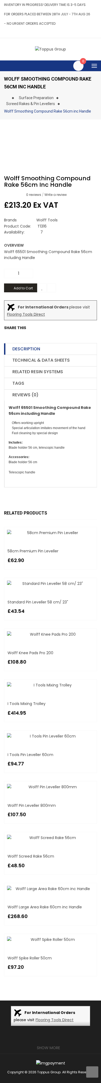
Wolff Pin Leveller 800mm (32, 805)
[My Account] (95, 33)
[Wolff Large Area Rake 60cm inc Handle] (50, 889)
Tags (18, 383)
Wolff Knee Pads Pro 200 (30, 653)
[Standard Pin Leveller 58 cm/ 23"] (50, 584)
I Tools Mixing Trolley (27, 703)
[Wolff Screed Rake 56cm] (50, 838)
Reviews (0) (25, 395)
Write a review (55, 194)
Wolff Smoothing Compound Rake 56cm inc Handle (47, 111)
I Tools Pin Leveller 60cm (30, 754)
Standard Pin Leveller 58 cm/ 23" (38, 602)
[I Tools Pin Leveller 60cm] (50, 736)
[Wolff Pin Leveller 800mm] (50, 787)
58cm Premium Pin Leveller (33, 551)
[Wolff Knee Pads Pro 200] (50, 634)
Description (26, 349)
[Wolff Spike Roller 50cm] (50, 939)
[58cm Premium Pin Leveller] (50, 533)
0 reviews (33, 194)
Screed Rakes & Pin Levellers (30, 104)
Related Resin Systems (37, 372)
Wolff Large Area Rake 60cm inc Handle (45, 907)
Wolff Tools (47, 220)
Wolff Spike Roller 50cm (30, 958)
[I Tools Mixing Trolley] (50, 685)
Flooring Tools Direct (26, 314)
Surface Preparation (36, 98)
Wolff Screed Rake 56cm (31, 856)
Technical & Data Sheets (41, 360)
